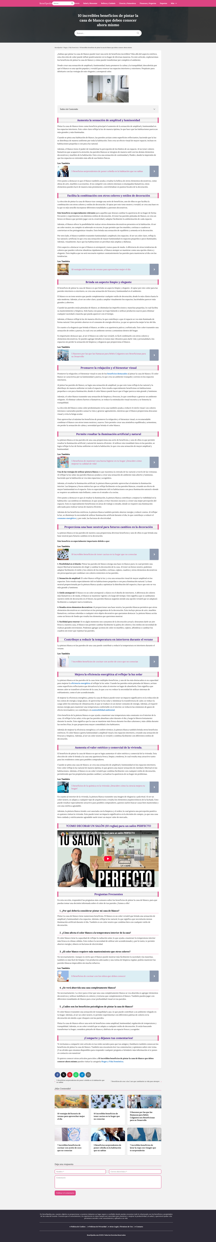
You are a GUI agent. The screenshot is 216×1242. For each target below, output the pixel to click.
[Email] (88, 1074)
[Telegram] (82, 1074)
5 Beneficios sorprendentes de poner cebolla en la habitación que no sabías (80, 1081)
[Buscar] (72, 3)
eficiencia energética (80, 683)
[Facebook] (57, 1074)
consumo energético (66, 518)
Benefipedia (45, 3)
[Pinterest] (69, 1074)
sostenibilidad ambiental (103, 710)
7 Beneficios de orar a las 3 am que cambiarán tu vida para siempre (135, 1081)
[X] (63, 1074)
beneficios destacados (117, 373)
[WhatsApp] (76, 1074)
